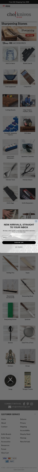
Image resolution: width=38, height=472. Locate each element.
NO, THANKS (19, 247)
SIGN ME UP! (19, 242)
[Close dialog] (36, 221)
